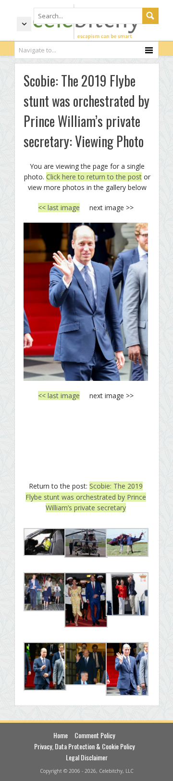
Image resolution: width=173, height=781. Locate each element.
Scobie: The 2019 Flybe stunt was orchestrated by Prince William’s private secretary (85, 496)
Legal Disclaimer (87, 757)
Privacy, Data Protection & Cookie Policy (84, 746)
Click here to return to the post (94, 176)
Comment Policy (94, 735)
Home (60, 735)
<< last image (59, 207)
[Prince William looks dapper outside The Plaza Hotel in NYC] (86, 302)
